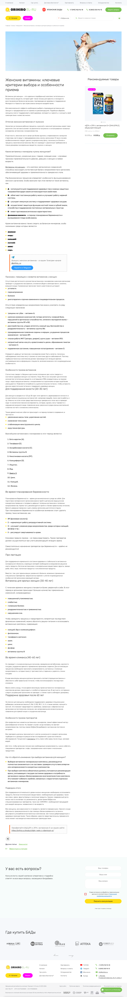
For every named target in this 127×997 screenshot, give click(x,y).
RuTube (85, 976)
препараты (31, 739)
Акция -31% (92, 89)
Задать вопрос (113, 10)
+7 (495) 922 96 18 (76, 10)
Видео (27, 975)
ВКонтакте (86, 972)
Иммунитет (19, 25)
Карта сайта (63, 986)
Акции (27, 18)
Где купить (34, 3)
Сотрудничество (103, 3)
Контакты (118, 3)
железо (11, 232)
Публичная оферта (74, 986)
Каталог (22, 3)
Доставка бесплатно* (51, 3)
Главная (7, 25)
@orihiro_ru (16, 263)
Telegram (86, 968)
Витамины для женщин (15, 167)
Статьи (13, 25)
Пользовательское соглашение (113, 986)
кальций (12, 239)
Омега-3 (13, 473)
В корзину (110, 135)
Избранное (65, 18)
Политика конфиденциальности (92, 986)
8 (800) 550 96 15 (95, 10)
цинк (10, 246)
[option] (17, 943)
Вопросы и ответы (86, 3)
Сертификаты (69, 3)
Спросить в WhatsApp (112, 990)
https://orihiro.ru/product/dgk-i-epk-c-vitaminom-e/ (32, 830)
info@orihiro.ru (103, 972)
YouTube (86, 965)
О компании (9, 3)
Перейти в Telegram (22, 268)
